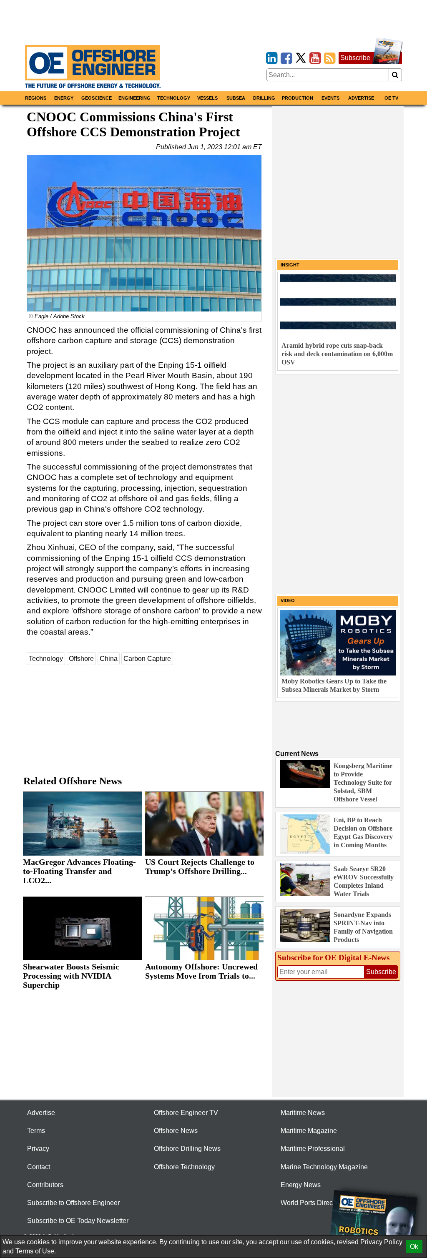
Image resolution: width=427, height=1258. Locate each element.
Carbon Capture (147, 658)
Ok (414, 1246)
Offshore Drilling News (187, 1148)
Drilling (264, 97)
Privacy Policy (381, 1241)
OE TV (391, 97)
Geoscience (96, 97)
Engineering (134, 97)
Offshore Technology (184, 1166)
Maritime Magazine (309, 1130)
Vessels (207, 97)
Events (330, 97)
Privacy (38, 1148)
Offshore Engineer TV (186, 1112)
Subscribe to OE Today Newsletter (77, 1220)
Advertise (361, 97)
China (109, 658)
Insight (290, 264)
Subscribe (355, 57)
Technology (173, 97)
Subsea (235, 97)
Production (297, 97)
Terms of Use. (35, 1251)
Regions (35, 97)
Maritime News (303, 1112)
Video (288, 600)
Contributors (45, 1184)
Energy (63, 97)
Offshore (81, 658)
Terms (36, 1130)
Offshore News (176, 1130)
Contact (38, 1166)
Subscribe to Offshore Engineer (73, 1202)
